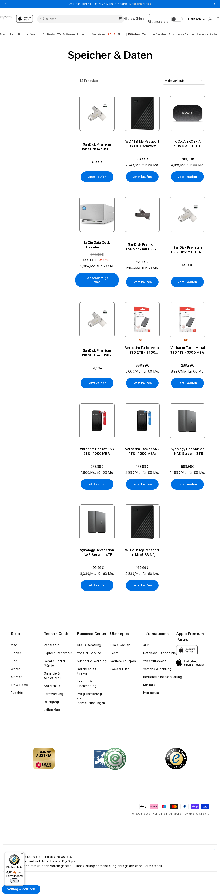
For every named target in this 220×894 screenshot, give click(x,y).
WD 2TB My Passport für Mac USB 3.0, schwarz (142, 552)
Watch (16, 669)
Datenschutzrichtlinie (159, 653)
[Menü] (21, 854)
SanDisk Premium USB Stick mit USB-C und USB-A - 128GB (97, 147)
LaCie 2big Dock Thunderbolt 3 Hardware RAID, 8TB (97, 245)
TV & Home (19, 685)
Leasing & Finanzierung (86, 684)
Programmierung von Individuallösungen (91, 698)
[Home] (6, 17)
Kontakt (149, 685)
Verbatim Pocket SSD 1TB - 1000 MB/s (142, 451)
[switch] (14, 880)
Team (114, 653)
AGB (146, 645)
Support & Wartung (92, 661)
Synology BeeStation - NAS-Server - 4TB (97, 552)
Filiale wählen (120, 645)
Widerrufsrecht (154, 661)
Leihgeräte (52, 709)
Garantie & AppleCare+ (52, 676)
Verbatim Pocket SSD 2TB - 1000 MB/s (97, 451)
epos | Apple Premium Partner (163, 813)
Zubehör (17, 692)
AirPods (16, 677)
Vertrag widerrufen (21, 889)
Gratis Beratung (89, 645)
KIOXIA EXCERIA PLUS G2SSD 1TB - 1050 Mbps (187, 144)
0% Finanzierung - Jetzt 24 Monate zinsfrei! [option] (110, 3)
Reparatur (51, 645)
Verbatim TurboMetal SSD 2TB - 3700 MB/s (142, 350)
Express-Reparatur (58, 653)
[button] (3, 34)
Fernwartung (53, 694)
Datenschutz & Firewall (88, 671)
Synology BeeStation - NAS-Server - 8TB (188, 451)
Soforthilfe (52, 686)
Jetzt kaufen (97, 176)
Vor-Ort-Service (89, 653)
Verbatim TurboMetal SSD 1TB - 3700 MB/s (187, 350)
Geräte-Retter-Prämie (55, 663)
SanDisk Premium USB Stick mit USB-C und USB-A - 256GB (187, 250)
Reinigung (51, 702)
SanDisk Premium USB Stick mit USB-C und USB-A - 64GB (97, 353)
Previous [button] (5, 4)
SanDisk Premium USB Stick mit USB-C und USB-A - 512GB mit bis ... (142, 247)
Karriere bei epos (123, 661)
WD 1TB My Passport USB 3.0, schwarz (142, 143)
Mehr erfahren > (140, 3)
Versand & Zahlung (157, 669)
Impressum (151, 692)
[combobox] (80, 19)
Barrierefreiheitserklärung (162, 677)
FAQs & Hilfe (119, 669)
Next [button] (214, 4)
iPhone (16, 653)
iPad (14, 661)
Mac (14, 645)
